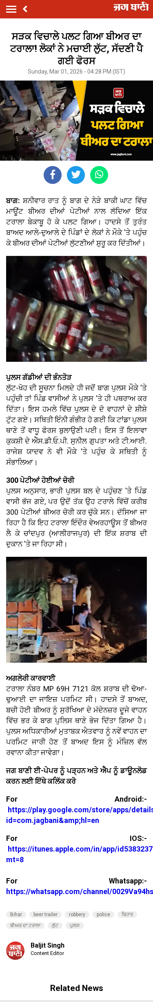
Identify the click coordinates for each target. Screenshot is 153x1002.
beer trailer (45, 914)
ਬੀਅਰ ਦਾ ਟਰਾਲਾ (25, 925)
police (103, 914)
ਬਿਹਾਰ (127, 914)
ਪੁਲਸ (75, 925)
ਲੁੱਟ (55, 925)
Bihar (16, 914)
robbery (77, 914)
